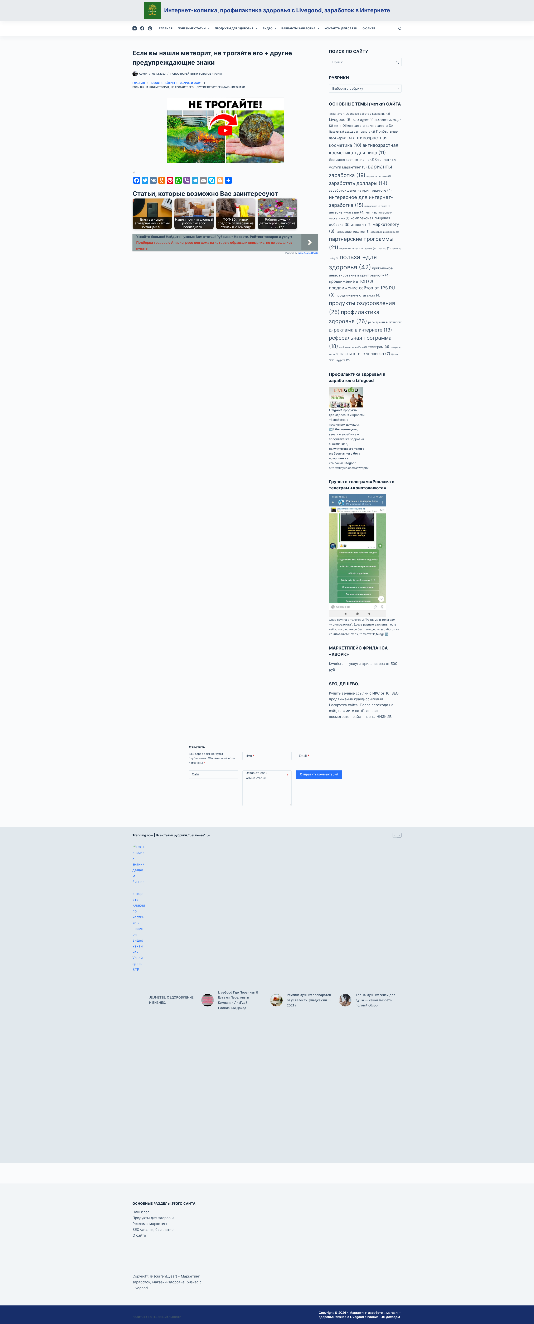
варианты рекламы (378, 176)
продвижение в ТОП (351, 281)
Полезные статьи (192, 28)
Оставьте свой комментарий (267, 775)
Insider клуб (337, 114)
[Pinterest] (150, 28)
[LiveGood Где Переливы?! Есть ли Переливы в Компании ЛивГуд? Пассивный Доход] (207, 1000)
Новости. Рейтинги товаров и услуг (196, 73)
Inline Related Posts (308, 253)
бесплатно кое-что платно (351, 160)
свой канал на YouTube (353, 347)
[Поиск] (400, 28)
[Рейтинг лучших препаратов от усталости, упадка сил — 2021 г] (276, 1000)
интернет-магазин (347, 212)
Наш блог (140, 1212)
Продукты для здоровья (234, 28)
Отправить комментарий (319, 774)
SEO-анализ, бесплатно (153, 1229)
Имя (250, 756)
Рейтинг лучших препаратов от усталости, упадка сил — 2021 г (309, 1000)
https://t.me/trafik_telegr (367, 634)
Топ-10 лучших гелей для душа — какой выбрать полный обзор (375, 1000)
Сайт (195, 774)
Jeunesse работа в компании (368, 113)
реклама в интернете (363, 330)
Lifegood (335, 410)
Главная (166, 28)
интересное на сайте (377, 206)
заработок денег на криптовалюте (360, 190)
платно (384, 248)
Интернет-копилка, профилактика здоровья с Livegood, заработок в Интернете (277, 10)
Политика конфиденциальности (156, 1317)
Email (304, 756)
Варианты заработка (298, 28)
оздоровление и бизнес (384, 232)
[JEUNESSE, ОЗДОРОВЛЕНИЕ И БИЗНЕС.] (138, 1000)
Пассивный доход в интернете (352, 131)
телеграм (378, 347)
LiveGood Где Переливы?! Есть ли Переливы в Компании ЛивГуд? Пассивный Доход (238, 1000)
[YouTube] (134, 28)
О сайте (369, 28)
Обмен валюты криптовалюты (368, 126)
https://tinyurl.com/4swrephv (349, 468)
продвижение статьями (358, 295)
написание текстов (352, 232)
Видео (267, 28)
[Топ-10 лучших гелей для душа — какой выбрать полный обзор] (345, 1000)
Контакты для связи (341, 28)
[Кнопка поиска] (397, 62)
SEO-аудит (363, 120)
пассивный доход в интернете (357, 248)
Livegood (340, 119)
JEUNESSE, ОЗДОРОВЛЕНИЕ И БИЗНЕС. (171, 1000)
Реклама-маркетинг (150, 1224)
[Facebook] (142, 28)
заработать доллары (358, 183)
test (337, 126)
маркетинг (361, 225)
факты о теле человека (365, 353)
